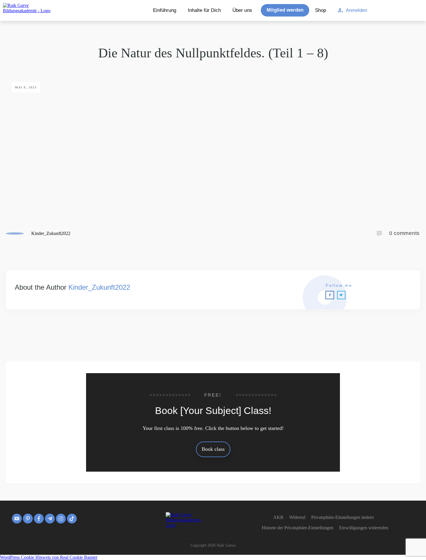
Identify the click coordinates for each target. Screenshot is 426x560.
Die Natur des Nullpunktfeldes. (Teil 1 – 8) (213, 52)
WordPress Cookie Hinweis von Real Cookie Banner (48, 557)
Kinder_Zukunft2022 (99, 287)
